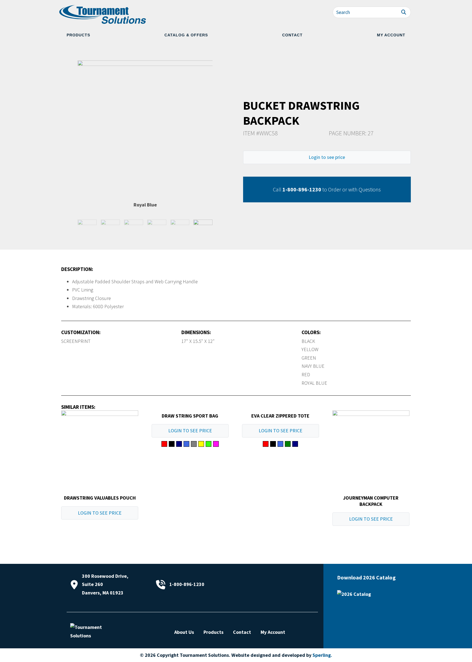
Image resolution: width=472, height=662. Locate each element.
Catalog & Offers (186, 35)
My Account (391, 35)
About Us (184, 632)
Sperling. (322, 655)
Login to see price (327, 157)
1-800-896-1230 (301, 189)
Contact (292, 35)
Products (78, 35)
